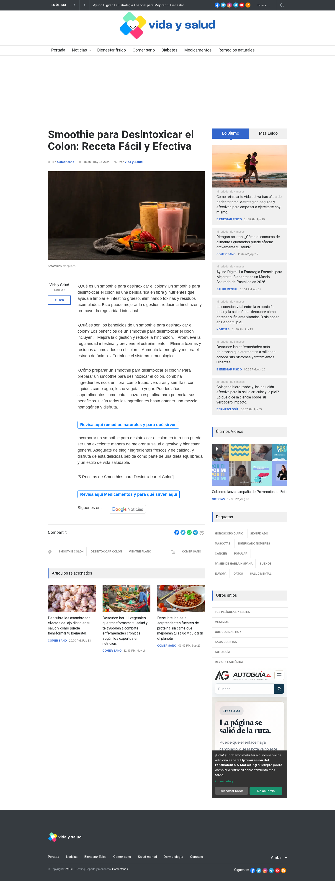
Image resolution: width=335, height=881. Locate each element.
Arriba (276, 857)
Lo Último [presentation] (230, 133)
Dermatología (227, 409)
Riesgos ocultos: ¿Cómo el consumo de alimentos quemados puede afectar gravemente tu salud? (248, 242)
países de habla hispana (234, 563)
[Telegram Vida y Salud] (235, 6)
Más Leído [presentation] (268, 133)
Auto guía (222, 652)
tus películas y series (232, 612)
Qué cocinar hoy (228, 632)
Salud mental (227, 289)
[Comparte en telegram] (195, 534)
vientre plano (140, 551)
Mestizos (222, 622)
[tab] (231, 135)
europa (221, 573)
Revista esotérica (229, 662)
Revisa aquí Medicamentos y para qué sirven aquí (128, 494)
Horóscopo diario (229, 533)
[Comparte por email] (201, 534)
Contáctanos (120, 869)
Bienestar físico (111, 50)
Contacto (196, 856)
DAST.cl (68, 869)
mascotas (222, 543)
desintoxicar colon (106, 551)
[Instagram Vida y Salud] (229, 6)
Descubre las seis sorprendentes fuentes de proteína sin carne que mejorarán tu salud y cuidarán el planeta (180, 628)
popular (240, 553)
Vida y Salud (134, 162)
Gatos (238, 573)
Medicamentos (198, 50)
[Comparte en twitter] (183, 534)
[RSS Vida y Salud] (247, 6)
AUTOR (59, 300)
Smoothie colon (71, 551)
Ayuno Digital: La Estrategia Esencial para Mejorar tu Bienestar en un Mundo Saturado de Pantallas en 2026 (249, 277)
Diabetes (170, 50)
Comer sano (144, 50)
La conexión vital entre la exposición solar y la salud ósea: (135, 5)
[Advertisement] (167, 90)
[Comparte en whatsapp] (189, 534)
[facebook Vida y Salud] (217, 6)
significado (259, 533)
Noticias (79, 50)
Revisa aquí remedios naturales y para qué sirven (128, 424)
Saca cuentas (226, 642)
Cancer (221, 553)
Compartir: (57, 532)
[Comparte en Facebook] (176, 534)
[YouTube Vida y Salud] (241, 6)
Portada (58, 50)
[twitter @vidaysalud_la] (223, 6)
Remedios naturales (237, 50)
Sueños (265, 563)
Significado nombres (253, 543)
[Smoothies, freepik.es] (126, 215)
